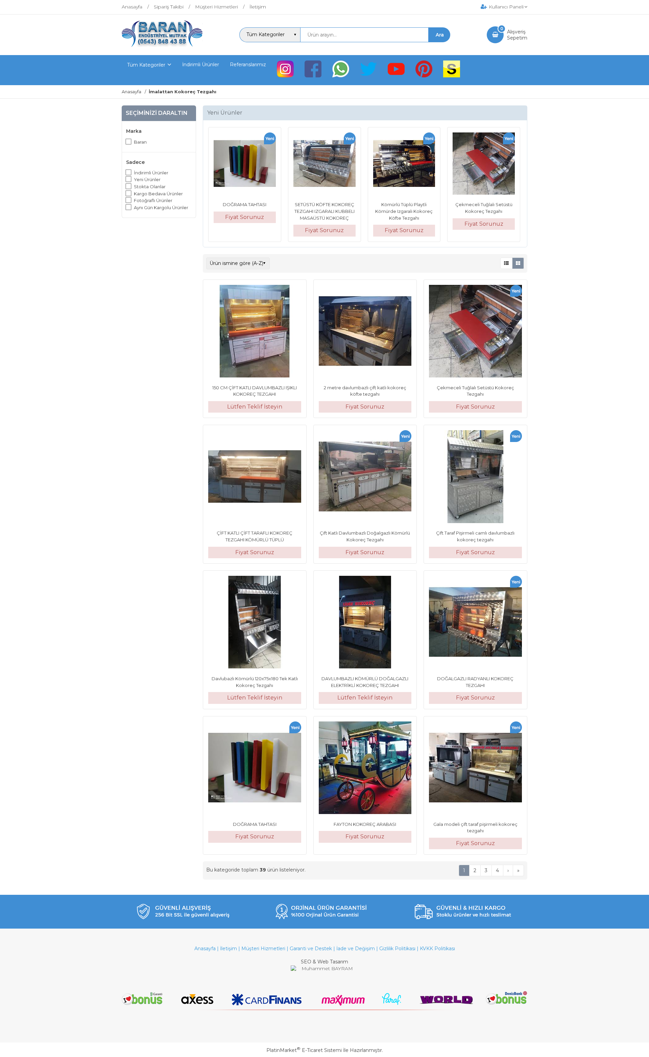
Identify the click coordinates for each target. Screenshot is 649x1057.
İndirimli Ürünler (151, 172)
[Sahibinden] (451, 70)
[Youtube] (396, 70)
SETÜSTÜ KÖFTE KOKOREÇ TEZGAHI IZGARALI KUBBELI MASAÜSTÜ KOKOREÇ (324, 211)
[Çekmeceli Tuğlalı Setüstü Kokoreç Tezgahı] (484, 164)
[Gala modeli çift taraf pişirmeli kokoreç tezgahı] (475, 768)
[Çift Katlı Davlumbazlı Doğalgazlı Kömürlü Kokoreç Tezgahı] (365, 477)
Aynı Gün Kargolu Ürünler (161, 207)
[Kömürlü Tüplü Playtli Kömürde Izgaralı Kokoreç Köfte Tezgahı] (404, 164)
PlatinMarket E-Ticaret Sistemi (304, 1050)
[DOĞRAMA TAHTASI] (245, 164)
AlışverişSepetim (517, 35)
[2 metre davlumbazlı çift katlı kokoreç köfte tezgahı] (365, 332)
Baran (140, 141)
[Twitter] (368, 70)
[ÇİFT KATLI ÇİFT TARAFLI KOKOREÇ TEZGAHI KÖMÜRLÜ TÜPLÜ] (254, 477)
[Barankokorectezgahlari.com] (162, 45)
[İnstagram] (285, 70)
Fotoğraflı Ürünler (153, 200)
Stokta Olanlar (150, 186)
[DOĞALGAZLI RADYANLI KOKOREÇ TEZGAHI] (475, 623)
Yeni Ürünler (147, 179)
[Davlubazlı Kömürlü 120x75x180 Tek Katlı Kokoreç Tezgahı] (254, 623)
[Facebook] (313, 70)
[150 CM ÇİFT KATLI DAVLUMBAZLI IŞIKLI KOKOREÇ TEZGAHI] (254, 332)
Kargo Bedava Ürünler (158, 193)
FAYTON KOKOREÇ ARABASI (365, 824)
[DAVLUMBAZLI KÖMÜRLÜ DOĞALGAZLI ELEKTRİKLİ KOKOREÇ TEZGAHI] (365, 623)
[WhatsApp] (341, 70)
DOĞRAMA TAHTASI (244, 204)
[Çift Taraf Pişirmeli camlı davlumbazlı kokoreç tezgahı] (475, 477)
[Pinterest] (424, 70)
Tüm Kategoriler (146, 65)
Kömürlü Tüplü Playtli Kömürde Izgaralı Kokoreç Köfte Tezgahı (404, 211)
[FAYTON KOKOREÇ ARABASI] (365, 768)
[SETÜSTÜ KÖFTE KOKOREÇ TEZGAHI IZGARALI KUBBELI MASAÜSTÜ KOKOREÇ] (324, 164)
